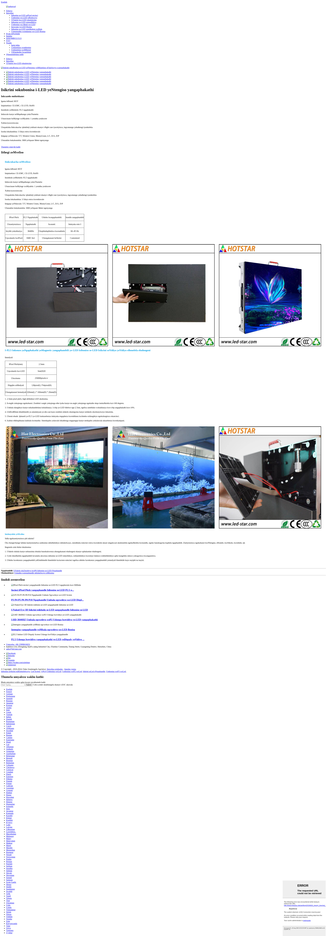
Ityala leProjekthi (13, 34)
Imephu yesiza (70, 669)
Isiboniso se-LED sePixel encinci (24, 15)
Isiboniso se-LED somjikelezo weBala (26, 29)
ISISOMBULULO (14, 38)
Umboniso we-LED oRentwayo (24, 18)
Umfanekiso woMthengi (21, 50)
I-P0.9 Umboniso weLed (51, 671)
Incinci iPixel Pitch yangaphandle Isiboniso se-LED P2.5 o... (42, 590)
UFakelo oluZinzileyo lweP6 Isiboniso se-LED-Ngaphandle (37, 571)
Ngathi (9, 43)
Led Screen (35, 671)
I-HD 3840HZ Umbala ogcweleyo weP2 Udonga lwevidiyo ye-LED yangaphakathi (54, 619)
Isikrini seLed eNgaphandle (94, 671)
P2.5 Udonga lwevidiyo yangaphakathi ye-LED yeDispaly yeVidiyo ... (47, 639)
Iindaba (9, 36)
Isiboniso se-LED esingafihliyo (23, 22)
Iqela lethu (15, 45)
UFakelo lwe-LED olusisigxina (24, 20)
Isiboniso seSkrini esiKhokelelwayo (15, 671)
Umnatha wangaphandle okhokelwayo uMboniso (34, 573)
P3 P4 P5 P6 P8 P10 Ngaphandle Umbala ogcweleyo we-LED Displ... (47, 600)
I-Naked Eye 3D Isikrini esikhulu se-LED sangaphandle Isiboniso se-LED (49, 609)
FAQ (8, 41)
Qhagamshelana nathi (15, 54)
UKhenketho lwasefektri (21, 52)
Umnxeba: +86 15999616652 (18, 644)
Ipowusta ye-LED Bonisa (21, 27)
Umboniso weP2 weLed (72, 671)
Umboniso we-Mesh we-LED (23, 24)
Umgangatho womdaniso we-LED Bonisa (28, 31)
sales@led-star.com (14, 649)
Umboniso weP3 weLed (116, 671)
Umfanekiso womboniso (21, 47)
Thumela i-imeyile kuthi (10, 147)
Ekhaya (9, 11)
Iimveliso (10, 13)
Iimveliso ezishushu (55, 669)
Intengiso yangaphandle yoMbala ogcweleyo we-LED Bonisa (43, 629)
